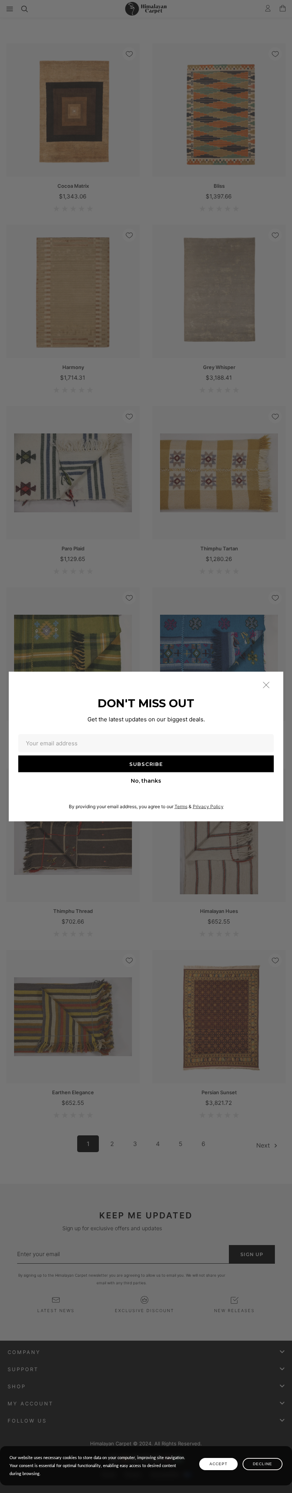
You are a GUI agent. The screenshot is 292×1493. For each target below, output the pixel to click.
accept (218, 1464)
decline (262, 1464)
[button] (266, 685)
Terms (181, 806)
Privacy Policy (208, 806)
